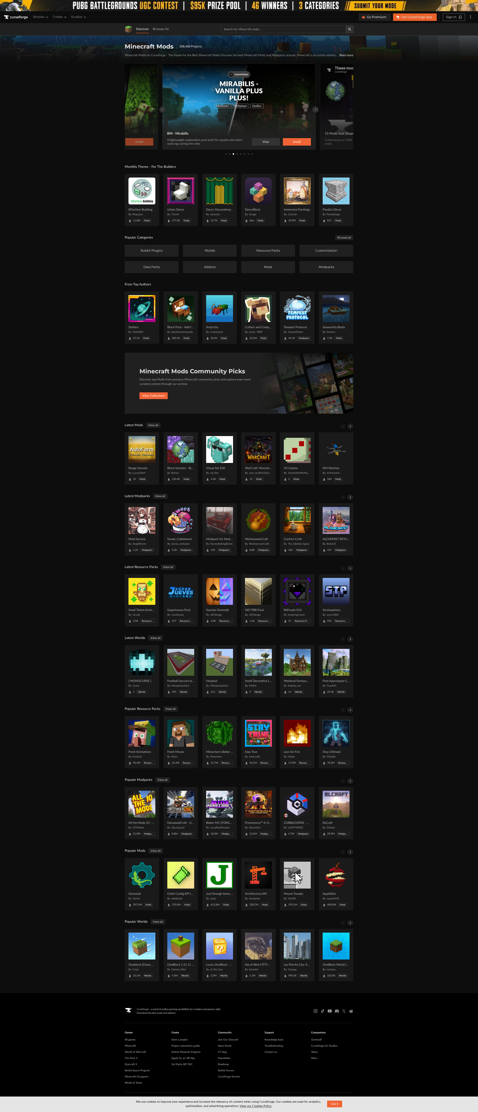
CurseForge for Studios (324, 1046)
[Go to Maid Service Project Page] (142, 529)
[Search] (349, 29)
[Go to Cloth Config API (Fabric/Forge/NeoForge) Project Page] (181, 884)
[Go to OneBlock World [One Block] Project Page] (336, 955)
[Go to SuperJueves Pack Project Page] (181, 600)
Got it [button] (335, 1103)
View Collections (153, 395)
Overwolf (316, 1039)
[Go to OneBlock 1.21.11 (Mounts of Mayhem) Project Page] (181, 955)
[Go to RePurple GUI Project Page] (297, 600)
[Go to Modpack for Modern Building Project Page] (219, 529)
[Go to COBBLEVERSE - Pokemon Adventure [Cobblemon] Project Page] (297, 813)
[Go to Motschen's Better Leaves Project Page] (219, 742)
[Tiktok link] (322, 1011)
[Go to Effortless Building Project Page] (142, 200)
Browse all (344, 237)
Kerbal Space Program (137, 1070)
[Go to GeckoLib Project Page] (142, 884)
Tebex (314, 1052)
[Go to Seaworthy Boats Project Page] (336, 317)
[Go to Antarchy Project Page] (219, 317)
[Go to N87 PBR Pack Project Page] (258, 600)
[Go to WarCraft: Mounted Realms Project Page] (258, 458)
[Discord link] (337, 1011)
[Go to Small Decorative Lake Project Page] (258, 671)
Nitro (314, 1058)
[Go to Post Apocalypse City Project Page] (336, 671)
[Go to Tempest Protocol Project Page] (297, 317)
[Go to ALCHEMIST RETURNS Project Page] (336, 529)
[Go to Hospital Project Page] (219, 671)
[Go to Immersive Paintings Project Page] (297, 200)
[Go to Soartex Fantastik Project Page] (219, 600)
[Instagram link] (315, 1011)
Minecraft (130, 1046)
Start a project (179, 1039)
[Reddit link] (351, 1011)
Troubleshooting (274, 1046)
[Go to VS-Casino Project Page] (297, 458)
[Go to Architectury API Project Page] (258, 884)
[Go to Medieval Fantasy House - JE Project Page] (297, 671)
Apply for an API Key (183, 1058)
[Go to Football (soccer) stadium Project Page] (181, 671)
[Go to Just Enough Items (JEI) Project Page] (219, 884)
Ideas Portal (224, 1046)
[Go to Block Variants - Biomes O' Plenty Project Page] (181, 458)
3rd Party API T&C (182, 1064)
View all (153, 425)
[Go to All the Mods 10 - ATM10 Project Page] (142, 813)
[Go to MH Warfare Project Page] (336, 458)
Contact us (271, 1052)
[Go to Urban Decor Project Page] (181, 200)
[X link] (344, 1011)
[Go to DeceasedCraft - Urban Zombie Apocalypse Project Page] (181, 813)
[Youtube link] (330, 1011)
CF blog (222, 1052)
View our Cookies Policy (255, 1106)
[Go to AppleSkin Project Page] (336, 884)
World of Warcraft (135, 1052)
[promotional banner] (239, 5)
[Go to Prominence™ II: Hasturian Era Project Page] (258, 813)
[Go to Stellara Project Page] (142, 317)
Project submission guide (185, 1046)
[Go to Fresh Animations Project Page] (142, 742)
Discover (142, 29)
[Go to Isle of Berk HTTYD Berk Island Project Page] (258, 955)
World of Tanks (133, 1083)
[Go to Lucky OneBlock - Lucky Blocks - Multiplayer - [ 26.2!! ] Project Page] (219, 955)
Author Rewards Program (186, 1052)
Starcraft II (131, 1064)
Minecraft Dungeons (136, 1076)
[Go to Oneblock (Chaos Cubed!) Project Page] (142, 955)
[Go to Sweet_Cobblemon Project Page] (181, 529)
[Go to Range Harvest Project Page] (142, 458)
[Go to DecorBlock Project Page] (258, 200)
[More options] (470, 17)
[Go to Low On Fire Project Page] (297, 742)
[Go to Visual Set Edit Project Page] (219, 458)
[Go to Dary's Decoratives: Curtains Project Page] (219, 200)
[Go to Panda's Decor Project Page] (336, 200)
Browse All (161, 29)
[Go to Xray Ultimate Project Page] (336, 742)
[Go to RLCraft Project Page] (336, 813)
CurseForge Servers (229, 1076)
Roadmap (223, 1064)
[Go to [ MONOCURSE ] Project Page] (142, 671)
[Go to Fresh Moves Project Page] (181, 742)
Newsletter (224, 1058)
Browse (38, 17)
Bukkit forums (226, 1070)
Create (58, 17)
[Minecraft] (128, 29)
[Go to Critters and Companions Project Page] (258, 317)
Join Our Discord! (228, 1039)
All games (130, 1039)
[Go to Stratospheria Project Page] (336, 600)
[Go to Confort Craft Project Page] (297, 529)
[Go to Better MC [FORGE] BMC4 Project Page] (219, 813)
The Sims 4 (131, 1058)
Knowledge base (274, 1039)
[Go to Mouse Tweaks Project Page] (297, 884)
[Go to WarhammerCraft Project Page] (258, 529)
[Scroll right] (350, 426)
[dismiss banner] (472, 5)
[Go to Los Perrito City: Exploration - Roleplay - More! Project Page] (297, 955)
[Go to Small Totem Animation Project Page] (142, 600)
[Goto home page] (16, 17)
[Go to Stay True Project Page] (258, 742)
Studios (76, 17)
